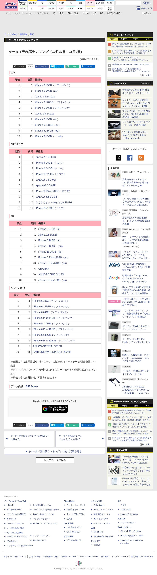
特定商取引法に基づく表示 (142, 557)
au (16, 13)
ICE (119, 501)
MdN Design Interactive (103, 536)
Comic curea (126, 510)
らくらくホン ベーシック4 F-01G (54, 202)
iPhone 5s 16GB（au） (48, 130)
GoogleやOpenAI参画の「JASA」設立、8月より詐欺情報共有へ (136, 267)
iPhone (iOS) (73, 13)
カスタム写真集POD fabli (132, 536)
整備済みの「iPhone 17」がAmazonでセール (131, 64)
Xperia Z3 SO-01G (45, 96)
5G (95, 13)
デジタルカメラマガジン (17, 536)
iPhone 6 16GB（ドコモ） (49, 136)
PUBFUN (121, 519)
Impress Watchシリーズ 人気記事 (130, 401)
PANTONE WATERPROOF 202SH (52, 352)
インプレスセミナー (41, 519)
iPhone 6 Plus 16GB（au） (53, 280)
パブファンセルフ (128, 523)
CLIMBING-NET (73, 532)
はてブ (59, 66)
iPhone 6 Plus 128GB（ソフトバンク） (54, 340)
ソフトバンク (27, 13)
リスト (30, 66)
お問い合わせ (34, 557)
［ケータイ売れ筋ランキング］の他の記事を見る (55, 451)
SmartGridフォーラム (42, 505)
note (74, 66)
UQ (54, 13)
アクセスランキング (124, 35)
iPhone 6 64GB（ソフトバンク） (53, 108)
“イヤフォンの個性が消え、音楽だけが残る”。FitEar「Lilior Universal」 (135, 135)
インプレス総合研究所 (16, 514)
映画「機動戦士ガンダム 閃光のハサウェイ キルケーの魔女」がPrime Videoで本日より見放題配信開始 (132, 433)
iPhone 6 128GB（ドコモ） (51, 174)
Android (86, 13)
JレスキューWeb (101, 519)
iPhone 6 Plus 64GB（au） (53, 263)
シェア (43, 66)
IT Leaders (11, 519)
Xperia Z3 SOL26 (44, 113)
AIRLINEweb (99, 505)
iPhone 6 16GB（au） (47, 119)
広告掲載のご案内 (50, 557)
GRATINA (43, 268)
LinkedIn (90, 66)
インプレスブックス (41, 536)
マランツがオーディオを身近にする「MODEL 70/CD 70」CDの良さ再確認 (136, 114)
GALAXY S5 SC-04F (47, 197)
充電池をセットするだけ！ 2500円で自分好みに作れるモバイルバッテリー (136, 182)
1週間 (135, 39)
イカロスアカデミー (102, 523)
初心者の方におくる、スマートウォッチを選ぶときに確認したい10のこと (136, 470)
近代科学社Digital (74, 540)
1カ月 (147, 39)
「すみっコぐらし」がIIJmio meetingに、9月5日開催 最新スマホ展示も (136, 302)
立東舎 (70, 519)
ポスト (21, 66)
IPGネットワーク (125, 527)
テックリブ (95, 541)
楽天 (61, 13)
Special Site (120, 83)
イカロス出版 (96, 501)
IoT (101, 13)
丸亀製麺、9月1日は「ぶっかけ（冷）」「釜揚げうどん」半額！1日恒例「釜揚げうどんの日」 (131, 420)
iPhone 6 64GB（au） (47, 91)
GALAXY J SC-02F (46, 179)
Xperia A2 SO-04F (46, 185)
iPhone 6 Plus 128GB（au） (54, 257)
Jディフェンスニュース (103, 510)
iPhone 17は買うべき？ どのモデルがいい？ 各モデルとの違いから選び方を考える (136, 481)
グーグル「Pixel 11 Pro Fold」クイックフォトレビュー (136, 342)
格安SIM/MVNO (113, 13)
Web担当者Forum (14, 510)
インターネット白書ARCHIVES (20, 546)
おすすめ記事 (120, 450)
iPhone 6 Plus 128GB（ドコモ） (53, 191)
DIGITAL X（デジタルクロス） (45, 523)
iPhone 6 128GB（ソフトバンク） (54, 102)
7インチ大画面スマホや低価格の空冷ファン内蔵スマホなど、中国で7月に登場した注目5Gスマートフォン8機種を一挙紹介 (136, 204)
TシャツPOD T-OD (75, 514)
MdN (93, 528)
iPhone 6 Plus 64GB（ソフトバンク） (54, 318)
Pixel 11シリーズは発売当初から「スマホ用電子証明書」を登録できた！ (136, 239)
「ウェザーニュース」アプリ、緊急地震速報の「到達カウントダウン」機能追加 (136, 313)
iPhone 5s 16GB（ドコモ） (51, 208)
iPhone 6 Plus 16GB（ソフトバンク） (54, 329)
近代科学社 (68, 536)
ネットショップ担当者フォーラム (47, 510)
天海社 (123, 505)
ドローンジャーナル (15, 523)
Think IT (10, 505)
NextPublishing (39, 540)
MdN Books (98, 532)
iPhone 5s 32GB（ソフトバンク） (51, 335)
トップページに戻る (55, 460)
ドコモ (8, 13)
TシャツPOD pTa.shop (131, 531)
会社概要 (104, 557)
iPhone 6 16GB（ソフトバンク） (53, 85)
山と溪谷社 (68, 523)
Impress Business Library (43, 514)
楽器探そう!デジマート (76, 510)
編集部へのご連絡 (68, 557)
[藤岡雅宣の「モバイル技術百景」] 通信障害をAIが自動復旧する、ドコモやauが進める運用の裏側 (131, 71)
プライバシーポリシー (88, 557)
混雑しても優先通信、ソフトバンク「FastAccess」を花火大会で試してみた (136, 358)
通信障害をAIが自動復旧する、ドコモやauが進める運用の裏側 (136, 220)
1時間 (112, 39)
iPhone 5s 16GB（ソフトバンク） (51, 323)
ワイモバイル (42, 13)
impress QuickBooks (129, 514)
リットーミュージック (76, 505)
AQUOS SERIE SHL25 (51, 274)
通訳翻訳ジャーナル (102, 514)
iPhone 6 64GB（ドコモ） (50, 168)
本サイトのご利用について (15, 557)
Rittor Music (69, 501)
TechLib (97, 545)
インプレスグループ (119, 557)
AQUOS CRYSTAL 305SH (47, 346)
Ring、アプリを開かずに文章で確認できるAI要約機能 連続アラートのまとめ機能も (136, 290)
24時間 (124, 39)
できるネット (12, 541)
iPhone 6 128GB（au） (48, 125)
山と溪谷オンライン (75, 527)
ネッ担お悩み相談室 (15, 528)
